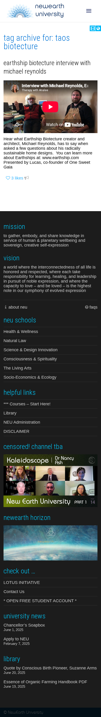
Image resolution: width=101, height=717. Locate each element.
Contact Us (14, 591)
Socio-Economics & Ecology (30, 377)
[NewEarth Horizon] (50, 542)
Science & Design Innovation (31, 349)
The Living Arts (17, 368)
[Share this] (26, 178)
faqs (93, 307)
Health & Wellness (21, 331)
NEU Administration (22, 422)
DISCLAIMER (16, 431)
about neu (17, 307)
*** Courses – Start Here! (27, 404)
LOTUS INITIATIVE (22, 582)
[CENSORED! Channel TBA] (50, 480)
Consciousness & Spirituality (30, 359)
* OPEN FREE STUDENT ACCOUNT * (40, 600)
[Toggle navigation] (89, 11)
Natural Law (15, 340)
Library (10, 413)
